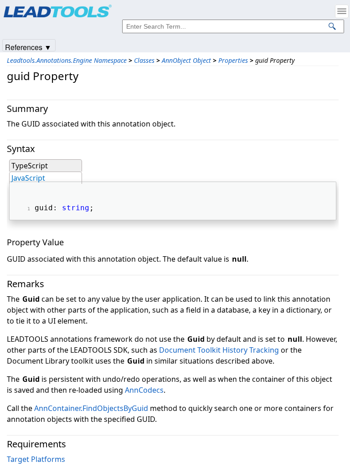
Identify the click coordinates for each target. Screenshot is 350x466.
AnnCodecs (144, 390)
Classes (144, 60)
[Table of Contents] (342, 11)
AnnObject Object (186, 60)
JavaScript (28, 178)
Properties (233, 60)
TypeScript (29, 166)
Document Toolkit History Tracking (219, 350)
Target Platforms (36, 459)
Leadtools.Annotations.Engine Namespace (67, 60)
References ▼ (28, 46)
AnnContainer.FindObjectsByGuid (91, 408)
